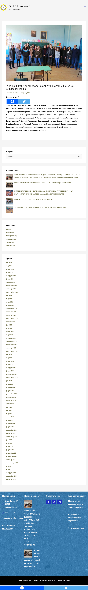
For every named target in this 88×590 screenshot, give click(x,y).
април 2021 (10, 417)
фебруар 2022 (11, 387)
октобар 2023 (11, 348)
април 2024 (10, 331)
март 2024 (9, 335)
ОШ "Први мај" (19, 6)
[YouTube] (54, 502)
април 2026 (10, 269)
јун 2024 (9, 325)
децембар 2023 (11, 341)
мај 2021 (9, 414)
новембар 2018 (11, 476)
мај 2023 (9, 358)
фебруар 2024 (11, 338)
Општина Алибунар (76, 528)
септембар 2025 (12, 292)
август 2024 (10, 322)
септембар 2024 (12, 318)
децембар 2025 (11, 282)
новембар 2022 (11, 374)
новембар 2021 (11, 397)
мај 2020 (9, 443)
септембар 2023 (12, 351)
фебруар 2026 (11, 276)
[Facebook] (12, 101)
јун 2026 (9, 262)
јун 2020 (9, 440)
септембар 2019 (12, 463)
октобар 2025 (11, 289)
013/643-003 (10, 513)
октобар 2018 (11, 479)
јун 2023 (9, 354)
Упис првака (10, 246)
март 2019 (9, 469)
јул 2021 (9, 407)
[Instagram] (59, 502)
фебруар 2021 (11, 423)
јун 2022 (9, 381)
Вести (8, 229)
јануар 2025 (10, 305)
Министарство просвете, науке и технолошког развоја (76, 504)
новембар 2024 (11, 312)
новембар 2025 (11, 285)
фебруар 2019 (11, 473)
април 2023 (10, 361)
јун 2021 (9, 410)
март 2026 (9, 272)
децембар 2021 (11, 394)
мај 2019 (9, 466)
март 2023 (9, 364)
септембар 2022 (12, 377)
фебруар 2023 (11, 367)
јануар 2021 (10, 427)
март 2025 (9, 302)
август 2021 (10, 404)
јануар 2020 (10, 450)
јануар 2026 (10, 279)
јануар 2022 (10, 391)
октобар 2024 (11, 315)
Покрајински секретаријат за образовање (74, 517)
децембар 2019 (11, 453)
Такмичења (11, 93)
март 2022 (9, 384)
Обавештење (11, 239)
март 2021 (9, 420)
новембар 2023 (11, 344)
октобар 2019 (11, 460)
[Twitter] (24, 101)
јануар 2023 (10, 371)
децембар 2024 (11, 308)
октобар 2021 (11, 400)
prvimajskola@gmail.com (13, 518)
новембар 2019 (11, 456)
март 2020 (9, 446)
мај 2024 (9, 328)
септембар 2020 (12, 437)
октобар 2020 (11, 433)
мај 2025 (9, 299)
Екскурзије (10, 232)
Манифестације (11, 236)
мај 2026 (9, 266)
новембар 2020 (11, 430)
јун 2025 (9, 295)
